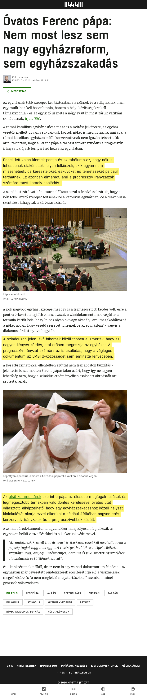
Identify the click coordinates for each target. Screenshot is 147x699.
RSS (62, 672)
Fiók (132, 694)
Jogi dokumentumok (104, 665)
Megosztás (18, 91)
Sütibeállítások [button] (80, 672)
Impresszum (48, 665)
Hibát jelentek (26, 665)
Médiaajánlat (131, 665)
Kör (103, 694)
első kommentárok (25, 496)
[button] (12, 593)
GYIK (10, 665)
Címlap (44, 694)
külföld (17, 80)
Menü (14, 694)
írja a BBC (32, 118)
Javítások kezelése (74, 665)
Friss (73, 694)
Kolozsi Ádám (20, 77)
